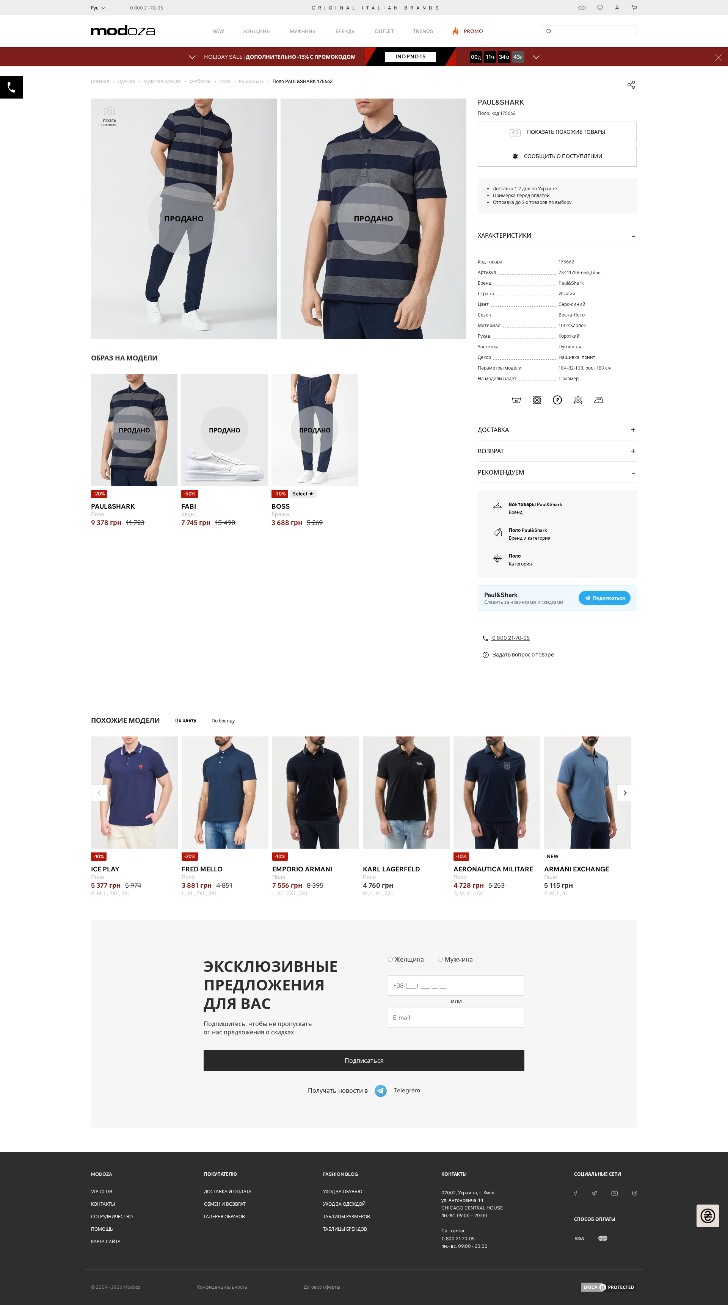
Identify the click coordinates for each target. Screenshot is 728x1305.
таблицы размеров (346, 1216)
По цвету (185, 720)
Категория (520, 564)
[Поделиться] (631, 84)
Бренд (515, 512)
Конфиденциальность (222, 1287)
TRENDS (423, 31)
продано (134, 430)
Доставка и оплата (227, 1191)
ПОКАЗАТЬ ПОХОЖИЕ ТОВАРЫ (566, 131)
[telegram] (594, 1192)
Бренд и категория (530, 538)
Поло (515, 556)
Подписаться (364, 1060)
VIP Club (101, 1191)
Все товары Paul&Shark (535, 504)
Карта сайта (106, 1241)
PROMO (468, 31)
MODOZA (101, 1174)
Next (625, 793)
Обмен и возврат (225, 1204)
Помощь (102, 1229)
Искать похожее (109, 122)
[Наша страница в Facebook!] (575, 1192)
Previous (99, 793)
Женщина (409, 959)
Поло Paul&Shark (528, 530)
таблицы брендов (345, 1229)
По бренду (223, 721)
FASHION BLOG (340, 1174)
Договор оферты (322, 1287)
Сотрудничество (112, 1216)
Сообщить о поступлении (563, 156)
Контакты (103, 1204)
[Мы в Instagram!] (634, 1192)
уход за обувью (342, 1191)
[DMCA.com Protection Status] (608, 1287)
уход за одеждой (344, 1204)
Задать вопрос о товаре (523, 654)
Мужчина (459, 959)
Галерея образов (224, 1216)
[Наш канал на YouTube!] (614, 1192)
